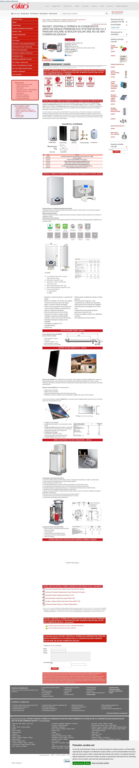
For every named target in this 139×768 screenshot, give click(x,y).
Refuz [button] (88, 763)
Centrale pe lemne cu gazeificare (25, 110)
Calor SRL (115, 28)
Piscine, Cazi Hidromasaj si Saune (22, 65)
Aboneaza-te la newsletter (116, 33)
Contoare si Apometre (18, 71)
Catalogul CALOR (56, 6)
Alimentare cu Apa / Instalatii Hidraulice (23, 44)
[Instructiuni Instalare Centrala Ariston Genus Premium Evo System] (43, 592)
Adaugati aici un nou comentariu (52, 645)
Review (45, 652)
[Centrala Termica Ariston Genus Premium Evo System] (55, 191)
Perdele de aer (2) (107, 707)
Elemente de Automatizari (19, 50)
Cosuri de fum (19, 117)
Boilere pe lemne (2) (77, 705)
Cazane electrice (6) (18, 710)
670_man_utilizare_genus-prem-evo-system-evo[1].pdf (62, 628)
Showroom (94, 6)
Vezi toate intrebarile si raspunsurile (117, 713)
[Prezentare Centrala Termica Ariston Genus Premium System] (43, 589)
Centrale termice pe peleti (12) (21, 707)
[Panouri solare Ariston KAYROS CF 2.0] (53, 363)
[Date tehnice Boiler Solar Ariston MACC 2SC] (87, 530)
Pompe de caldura (114, 689)
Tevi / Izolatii (15, 40)
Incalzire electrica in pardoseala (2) (111, 708)
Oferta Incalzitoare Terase (115, 73)
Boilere (14, 22)
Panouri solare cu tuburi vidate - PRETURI (114, 98)
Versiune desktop (44, 755)
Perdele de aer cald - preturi (24, 84)
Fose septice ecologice (22, 107)
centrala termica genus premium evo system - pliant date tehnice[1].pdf (65, 625)
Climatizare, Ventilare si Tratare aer (22, 53)
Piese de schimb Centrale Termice (22, 68)
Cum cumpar (85, 6)
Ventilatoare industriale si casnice (22, 59)
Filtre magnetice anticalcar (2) (110, 705)
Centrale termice (69, 694)
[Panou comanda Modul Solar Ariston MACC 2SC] (88, 458)
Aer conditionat (46, 692)
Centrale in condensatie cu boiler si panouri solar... (73, 19)
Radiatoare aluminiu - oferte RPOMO (26, 89)
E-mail (45, 650)
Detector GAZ (68, 689)
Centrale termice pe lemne (23, 109)
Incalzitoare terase (17, 56)
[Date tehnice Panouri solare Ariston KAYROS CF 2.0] (88, 429)
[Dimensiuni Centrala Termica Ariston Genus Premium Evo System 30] (57, 268)
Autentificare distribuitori (122, 6)
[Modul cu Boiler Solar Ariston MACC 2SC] (57, 458)
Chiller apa (19, 113)
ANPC (52, 755)
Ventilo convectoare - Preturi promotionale (24, 92)
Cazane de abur (113, 687)
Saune (111, 692)
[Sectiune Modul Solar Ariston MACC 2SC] (56, 512)
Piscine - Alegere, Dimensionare (96, 692)
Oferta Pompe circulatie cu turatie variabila (114, 85)
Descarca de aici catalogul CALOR (117, 21)
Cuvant (111, 149)
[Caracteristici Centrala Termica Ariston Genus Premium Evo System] (72, 231)
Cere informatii (47, 59)
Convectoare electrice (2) (79, 707)
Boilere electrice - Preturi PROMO (115, 110)
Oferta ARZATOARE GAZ (114, 47)
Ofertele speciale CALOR (117, 40)
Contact (102, 6)
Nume (45, 648)
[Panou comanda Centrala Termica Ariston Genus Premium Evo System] (85, 190)
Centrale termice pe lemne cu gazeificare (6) (54, 705)
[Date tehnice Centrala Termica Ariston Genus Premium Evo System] (88, 268)
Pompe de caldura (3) (48, 707)
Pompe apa (90, 691)
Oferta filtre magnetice (22, 95)
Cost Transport (58, 59)
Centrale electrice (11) (19, 708)
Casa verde (110, 6)
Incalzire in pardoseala (18, 34)
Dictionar (69, 755)
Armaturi (15, 37)
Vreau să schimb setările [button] (100, 763)
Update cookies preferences (9, 1)
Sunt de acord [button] (78, 763)
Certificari (76, 6)
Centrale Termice (17, 19)
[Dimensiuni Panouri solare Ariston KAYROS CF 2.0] (88, 410)
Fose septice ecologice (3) (49, 708)
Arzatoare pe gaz (47, 691)
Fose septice (68, 691)
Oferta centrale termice (22, 86)
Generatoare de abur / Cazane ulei (22, 47)
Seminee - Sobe (16, 31)
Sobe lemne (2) (76, 708)
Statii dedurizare (91, 687)
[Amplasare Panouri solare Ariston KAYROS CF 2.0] (83, 363)
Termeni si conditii (60, 755)
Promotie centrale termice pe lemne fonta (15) (25, 705)
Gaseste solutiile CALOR (117, 145)
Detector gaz (20, 88)
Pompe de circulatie (47, 696)
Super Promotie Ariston (22, 98)
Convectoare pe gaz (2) (48, 710)
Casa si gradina (16, 74)
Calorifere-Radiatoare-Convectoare (22, 28)
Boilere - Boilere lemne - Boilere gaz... (26, 111)
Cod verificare (47, 662)
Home (47, 6)
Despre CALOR (67, 6)
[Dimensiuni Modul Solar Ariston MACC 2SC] (87, 512)
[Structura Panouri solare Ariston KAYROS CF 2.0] (57, 412)
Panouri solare (16, 25)
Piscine (18, 114)
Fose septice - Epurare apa (20, 62)
